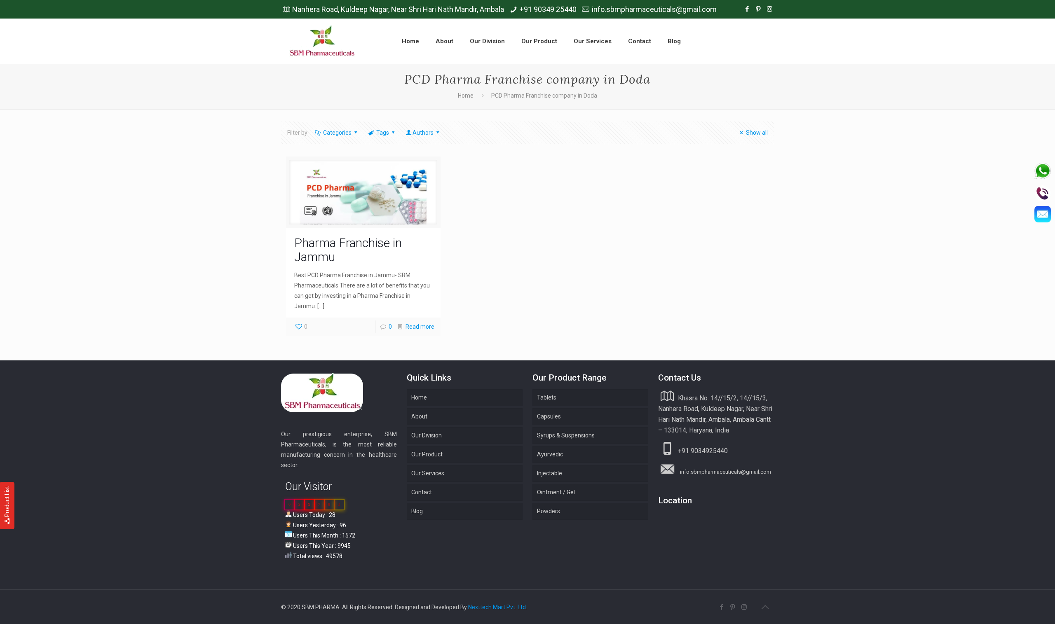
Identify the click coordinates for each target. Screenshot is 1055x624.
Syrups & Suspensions (566, 435)
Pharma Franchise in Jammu (348, 250)
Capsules (549, 416)
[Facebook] (747, 9)
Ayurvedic (550, 454)
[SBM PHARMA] (322, 41)
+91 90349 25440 (548, 9)
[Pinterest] (758, 9)
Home (466, 95)
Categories (337, 132)
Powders (548, 511)
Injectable (549, 473)
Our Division (426, 435)
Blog (417, 511)
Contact (421, 492)
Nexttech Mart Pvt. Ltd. (497, 607)
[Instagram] (769, 9)
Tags (382, 132)
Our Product (427, 454)
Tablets (546, 397)
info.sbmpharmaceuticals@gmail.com (654, 9)
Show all (757, 132)
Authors (423, 132)
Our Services (427, 473)
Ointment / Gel (556, 492)
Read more (420, 326)
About (419, 416)
